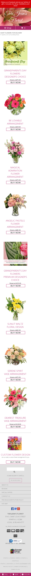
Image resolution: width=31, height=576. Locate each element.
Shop (9, 27)
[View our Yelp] (18, 509)
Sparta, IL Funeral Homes (11, 558)
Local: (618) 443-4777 (15, 522)
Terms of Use (15, 569)
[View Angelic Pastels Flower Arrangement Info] (16, 203)
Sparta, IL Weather (6, 563)
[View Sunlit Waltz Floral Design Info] (16, 307)
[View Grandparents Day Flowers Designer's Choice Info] (16, 53)
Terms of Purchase (20, 566)
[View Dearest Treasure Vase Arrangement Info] (16, 401)
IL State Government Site (22, 563)
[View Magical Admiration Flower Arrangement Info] (16, 150)
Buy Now (16, 82)
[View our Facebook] (12, 509)
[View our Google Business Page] (15, 509)
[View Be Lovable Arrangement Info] (16, 103)
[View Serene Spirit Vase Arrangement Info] (16, 354)
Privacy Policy (8, 566)
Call (5, 574)
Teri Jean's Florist (15, 16)
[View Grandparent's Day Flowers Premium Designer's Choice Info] (16, 253)
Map (16, 574)
